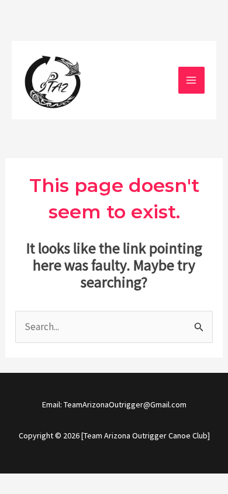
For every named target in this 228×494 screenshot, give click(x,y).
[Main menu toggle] (191, 80)
